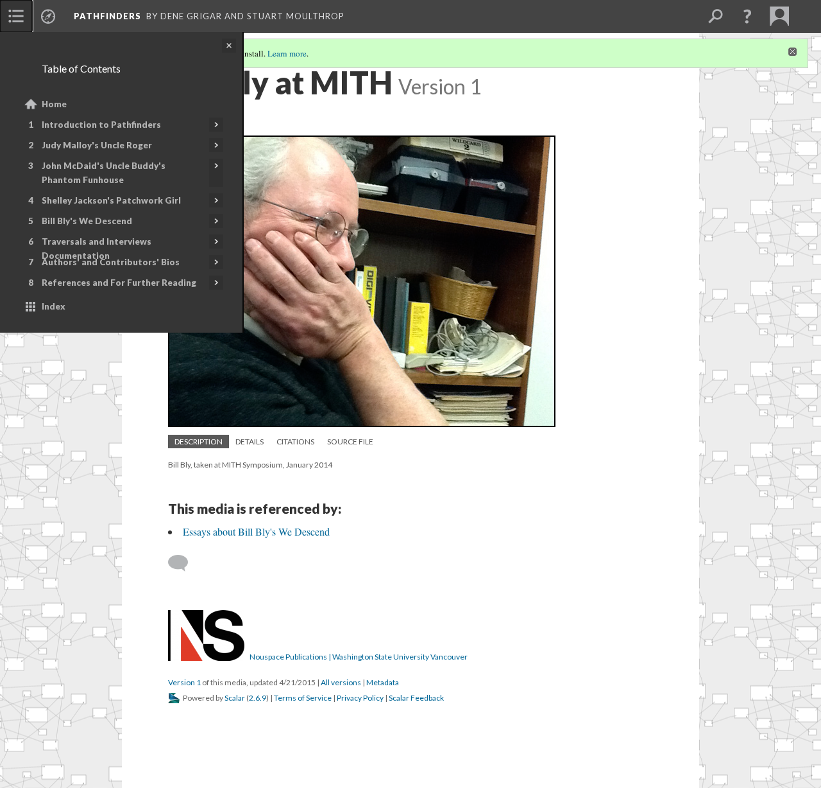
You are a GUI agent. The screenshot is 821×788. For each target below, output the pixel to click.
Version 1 (184, 682)
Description (198, 441)
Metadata (382, 682)
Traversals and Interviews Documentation (96, 248)
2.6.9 (257, 698)
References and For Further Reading (119, 282)
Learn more (287, 53)
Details (249, 441)
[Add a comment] (183, 563)
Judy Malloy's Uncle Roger (97, 145)
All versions (341, 682)
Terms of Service (303, 698)
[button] (747, 16)
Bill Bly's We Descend (87, 221)
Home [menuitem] (54, 104)
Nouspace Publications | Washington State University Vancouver (359, 656)
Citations (295, 441)
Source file (350, 441)
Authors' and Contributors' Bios (111, 262)
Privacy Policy (360, 698)
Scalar (234, 698)
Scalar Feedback (416, 698)
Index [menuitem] (53, 306)
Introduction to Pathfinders (101, 124)
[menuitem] (16, 16)
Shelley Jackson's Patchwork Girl (111, 200)
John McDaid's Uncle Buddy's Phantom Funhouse (103, 173)
